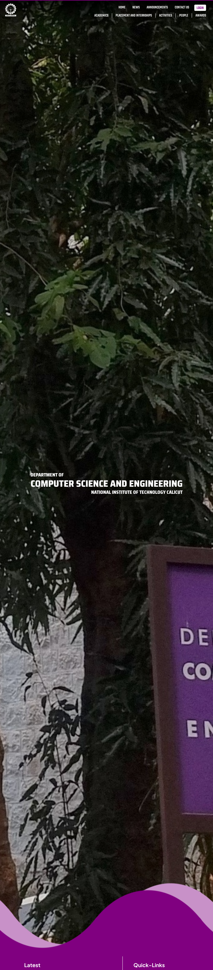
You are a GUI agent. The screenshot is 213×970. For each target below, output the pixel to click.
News (136, 7)
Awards (200, 15)
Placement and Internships (134, 15)
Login (200, 8)
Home (122, 7)
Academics (101, 15)
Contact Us (182, 7)
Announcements (157, 7)
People (183, 15)
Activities (165, 15)
